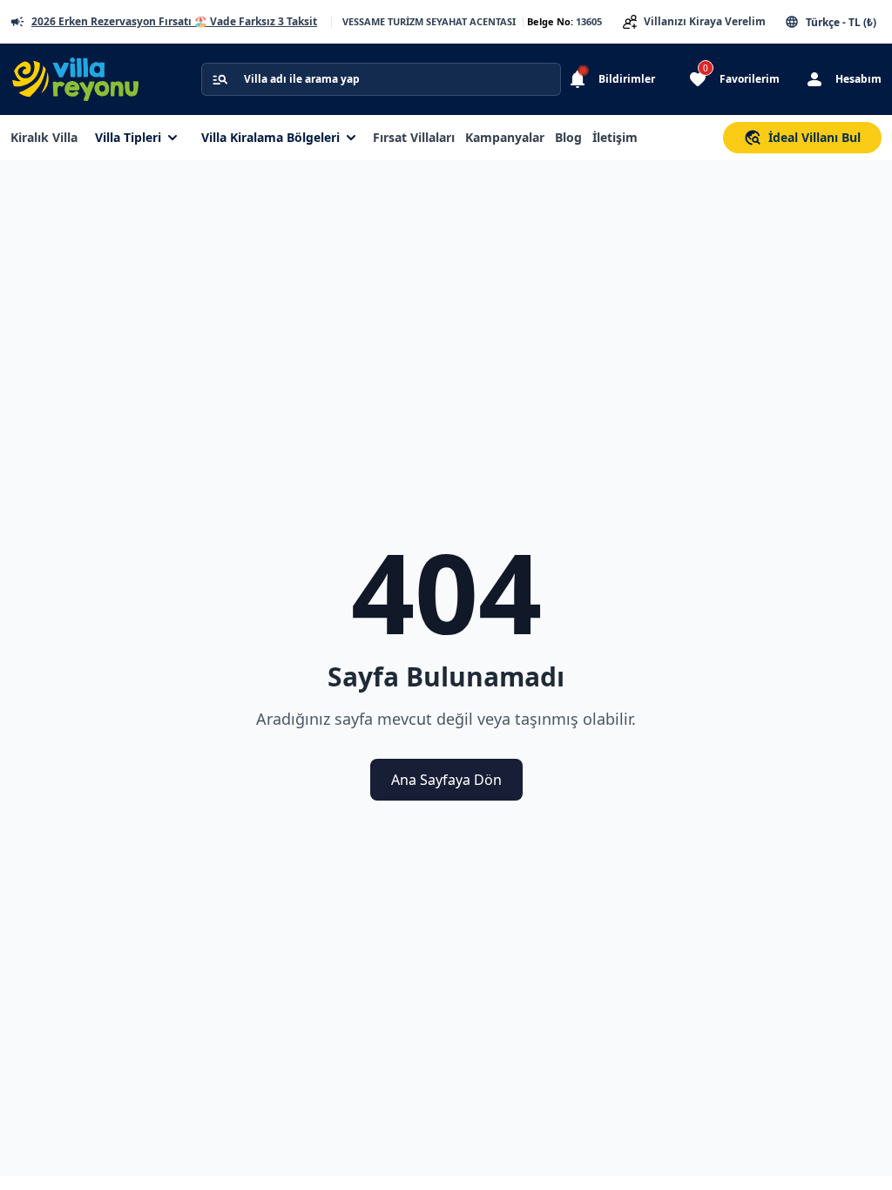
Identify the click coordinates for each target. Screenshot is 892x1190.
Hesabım (858, 78)
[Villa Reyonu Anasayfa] (84, 79)
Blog (568, 137)
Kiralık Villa (44, 137)
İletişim (615, 137)
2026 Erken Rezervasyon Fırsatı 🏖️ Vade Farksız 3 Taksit (174, 22)
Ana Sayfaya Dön (446, 779)
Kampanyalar (504, 137)
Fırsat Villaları (414, 137)
